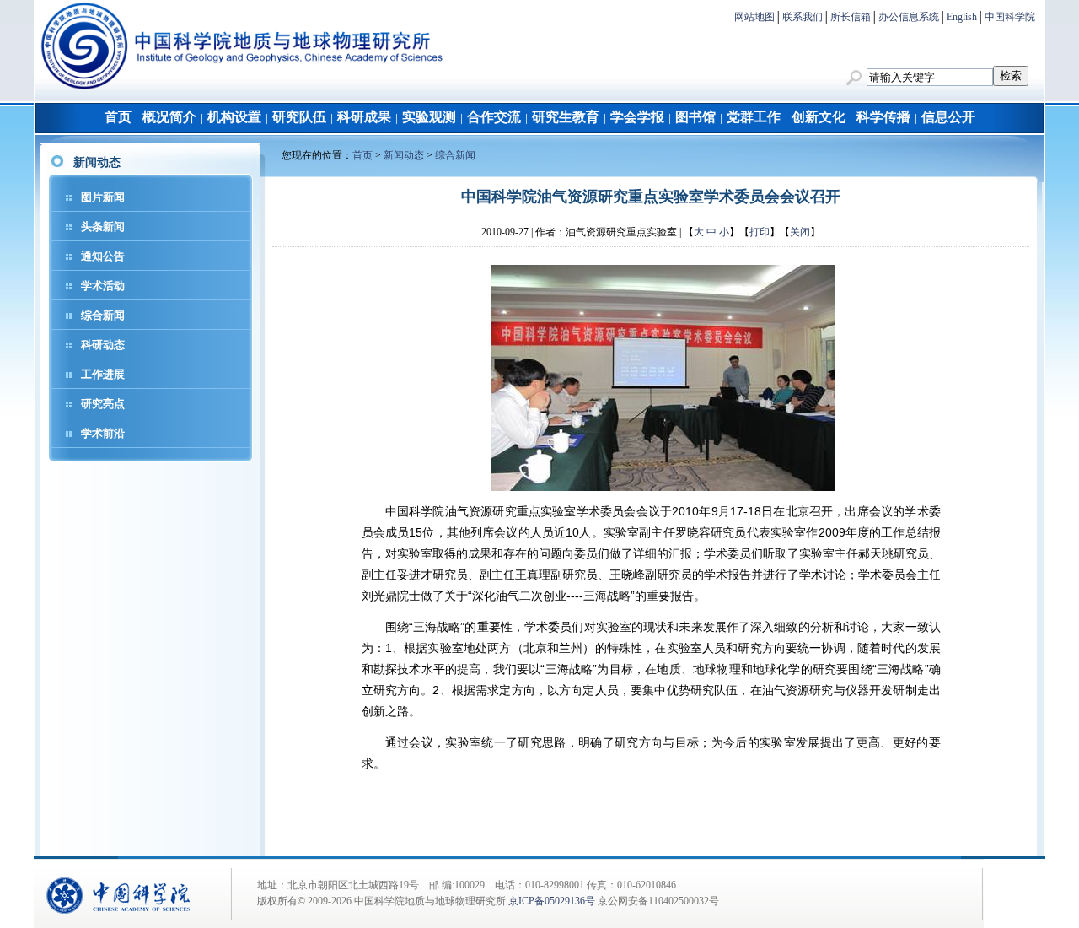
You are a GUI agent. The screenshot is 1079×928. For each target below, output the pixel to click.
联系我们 (802, 17)
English (962, 17)
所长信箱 (850, 17)
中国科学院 (1010, 17)
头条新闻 (103, 226)
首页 (118, 117)
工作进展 (103, 374)
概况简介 (169, 117)
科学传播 (883, 117)
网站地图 (754, 17)
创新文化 (818, 117)
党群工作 (754, 117)
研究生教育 (565, 117)
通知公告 (103, 256)
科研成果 (364, 117)
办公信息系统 (908, 17)
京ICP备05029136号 (551, 901)
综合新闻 (103, 315)
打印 (759, 232)
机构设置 (234, 117)
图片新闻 (103, 197)
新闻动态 (404, 155)
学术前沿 (103, 433)
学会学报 (637, 117)
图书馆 (695, 117)
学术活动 (103, 285)
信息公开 (948, 117)
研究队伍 (299, 117)
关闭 (800, 232)
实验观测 (429, 117)
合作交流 (494, 117)
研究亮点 (103, 403)
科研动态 (103, 344)
